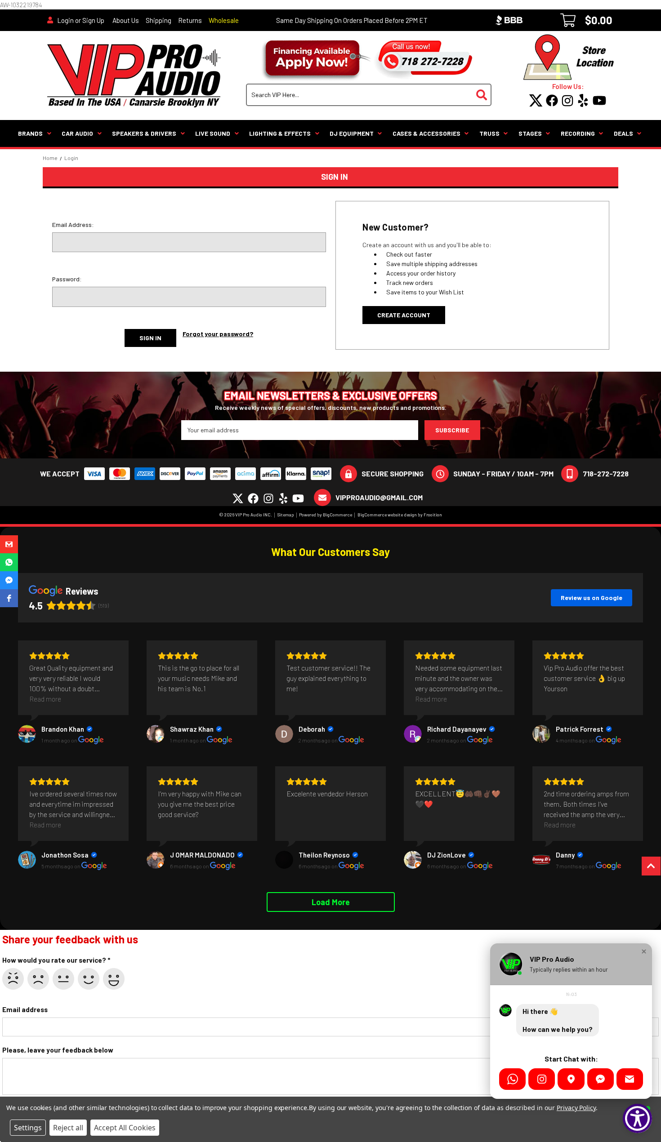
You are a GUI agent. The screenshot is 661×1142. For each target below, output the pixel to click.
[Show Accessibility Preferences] (637, 1118)
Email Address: (73, 224)
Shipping (158, 20)
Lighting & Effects (280, 133)
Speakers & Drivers (144, 133)
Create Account (403, 315)
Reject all (68, 1128)
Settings (28, 1128)
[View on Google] (27, 734)
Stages (530, 133)
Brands (30, 133)
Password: (67, 279)
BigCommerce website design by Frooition (399, 514)
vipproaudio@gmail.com (379, 497)
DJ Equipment (352, 133)
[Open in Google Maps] (571, 1079)
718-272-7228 (606, 473)
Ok (63, 979)
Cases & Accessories (426, 133)
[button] (9, 544)
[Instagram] (541, 1079)
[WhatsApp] (512, 1079)
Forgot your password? (218, 334)
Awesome (114, 979)
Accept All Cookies (125, 1128)
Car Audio (77, 133)
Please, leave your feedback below (57, 1050)
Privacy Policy (576, 1107)
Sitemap (285, 514)
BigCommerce (337, 514)
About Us (125, 20)
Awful (13, 979)
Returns (190, 20)
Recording (578, 133)
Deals (623, 133)
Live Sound (212, 133)
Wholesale (224, 20)
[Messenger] (600, 1079)
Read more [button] (45, 698)
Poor (38, 979)
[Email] (629, 1079)
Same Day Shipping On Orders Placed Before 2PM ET (352, 20)
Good (88, 979)
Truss (489, 133)
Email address (25, 1009)
